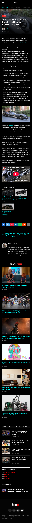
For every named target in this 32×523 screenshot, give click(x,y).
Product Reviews (9, 473)
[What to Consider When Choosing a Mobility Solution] (6, 451)
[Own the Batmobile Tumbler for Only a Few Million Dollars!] (8, 207)
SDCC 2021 (7, 476)
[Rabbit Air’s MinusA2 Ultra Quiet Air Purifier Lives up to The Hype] (16, 377)
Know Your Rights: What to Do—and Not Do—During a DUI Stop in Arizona (21, 433)
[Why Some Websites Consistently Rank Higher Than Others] (6, 443)
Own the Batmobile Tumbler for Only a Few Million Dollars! (7, 213)
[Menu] (3, 2)
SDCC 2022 (7, 478)
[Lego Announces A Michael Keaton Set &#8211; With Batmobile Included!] (8, 192)
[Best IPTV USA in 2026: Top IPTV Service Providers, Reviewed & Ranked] (6, 460)
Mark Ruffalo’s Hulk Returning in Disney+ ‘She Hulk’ (8, 235)
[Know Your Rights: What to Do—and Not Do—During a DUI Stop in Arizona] (6, 433)
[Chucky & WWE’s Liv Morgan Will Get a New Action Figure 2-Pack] (16, 275)
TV (20, 426)
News (10, 426)
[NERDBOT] (16, 2)
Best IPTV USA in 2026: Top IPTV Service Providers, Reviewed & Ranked (20, 459)
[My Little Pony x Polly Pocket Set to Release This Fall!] (16, 352)
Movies (15, 426)
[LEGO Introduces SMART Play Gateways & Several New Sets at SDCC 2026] (16, 301)
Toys (4, 15)
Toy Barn (11, 125)
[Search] (29, 2)
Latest (4, 426)
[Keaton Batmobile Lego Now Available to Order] (21, 192)
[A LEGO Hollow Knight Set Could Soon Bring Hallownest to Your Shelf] (16, 403)
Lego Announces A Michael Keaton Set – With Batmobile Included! (8, 198)
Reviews (25, 426)
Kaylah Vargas (10, 28)
